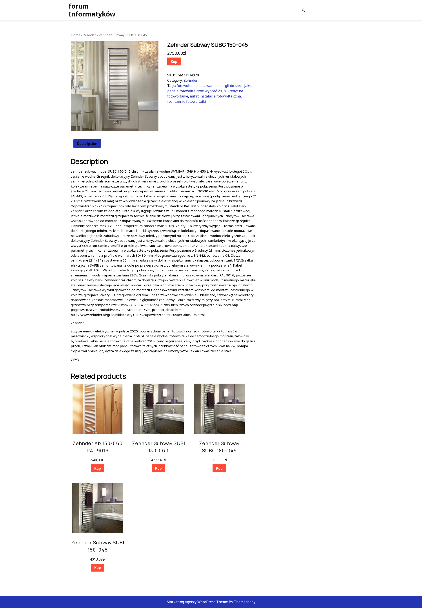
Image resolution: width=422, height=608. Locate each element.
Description (87, 143)
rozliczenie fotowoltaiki (186, 101)
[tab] (87, 143)
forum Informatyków (92, 10)
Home (75, 35)
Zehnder (89, 35)
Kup (174, 61)
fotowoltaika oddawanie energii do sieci (209, 85)
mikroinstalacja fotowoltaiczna (215, 96)
